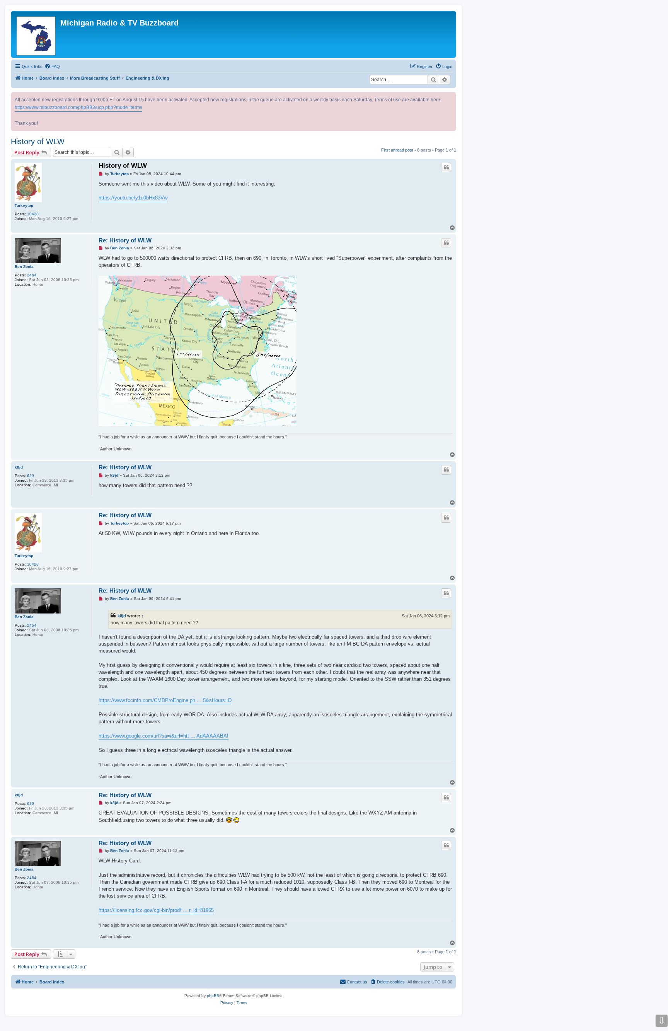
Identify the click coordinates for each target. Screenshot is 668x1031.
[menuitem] (52, 66)
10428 (33, 214)
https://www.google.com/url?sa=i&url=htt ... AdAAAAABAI (163, 736)
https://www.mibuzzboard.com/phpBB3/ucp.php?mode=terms (78, 107)
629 (30, 476)
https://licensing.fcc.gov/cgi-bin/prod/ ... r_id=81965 (156, 910)
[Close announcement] (451, 96)
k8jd (19, 467)
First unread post (397, 150)
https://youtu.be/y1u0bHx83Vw (133, 198)
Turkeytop (24, 205)
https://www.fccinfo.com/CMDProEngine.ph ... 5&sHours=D (165, 700)
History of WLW (38, 141)
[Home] (36, 34)
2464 (31, 275)
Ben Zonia (24, 266)
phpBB (213, 996)
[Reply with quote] (446, 167)
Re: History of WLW (125, 240)
